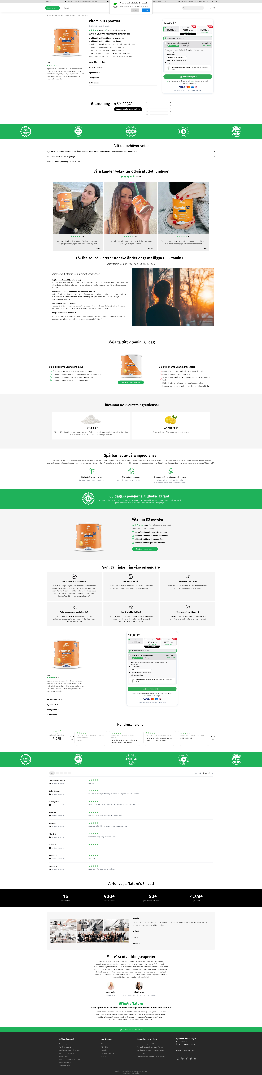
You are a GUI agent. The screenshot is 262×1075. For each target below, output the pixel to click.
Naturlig (136, 918)
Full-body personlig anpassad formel (150, 1047)
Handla (66, 8)
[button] (49, 218)
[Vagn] (214, 8)
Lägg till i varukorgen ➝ (131, 382)
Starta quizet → (52, 8)
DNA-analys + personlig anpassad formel (151, 1056)
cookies (137, 1073)
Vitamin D (72, 15)
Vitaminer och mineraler (59, 15)
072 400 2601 (213, 1)
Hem (48, 15)
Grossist (104, 1050)
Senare (135, 10)
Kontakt (104, 1056)
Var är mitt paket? (65, 1047)
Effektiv (135, 937)
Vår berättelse (106, 1044)
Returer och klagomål (66, 1053)
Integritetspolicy (65, 1063)
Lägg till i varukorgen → (188, 77)
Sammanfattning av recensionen (128, 109)
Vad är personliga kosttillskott (147, 1044)
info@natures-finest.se (185, 1044)
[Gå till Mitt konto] (210, 8)
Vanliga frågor (64, 1044)
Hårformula (141, 1053)
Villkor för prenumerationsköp (69, 1059)
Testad (135, 944)
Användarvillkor (64, 1056)
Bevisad (136, 931)
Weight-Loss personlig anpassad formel (150, 1050)
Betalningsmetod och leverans (69, 1050)
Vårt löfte (104, 1047)
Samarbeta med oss (108, 1053)
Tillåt (146, 10)
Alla (52, 773)
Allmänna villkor (64, 1066)
